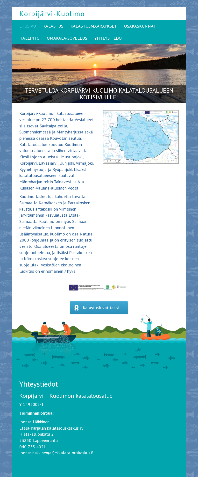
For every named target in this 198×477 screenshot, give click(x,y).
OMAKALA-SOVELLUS (67, 38)
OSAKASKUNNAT (140, 26)
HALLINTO (29, 38)
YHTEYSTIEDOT (109, 38)
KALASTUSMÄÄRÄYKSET (94, 26)
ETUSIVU (27, 26)
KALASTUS (53, 26)
